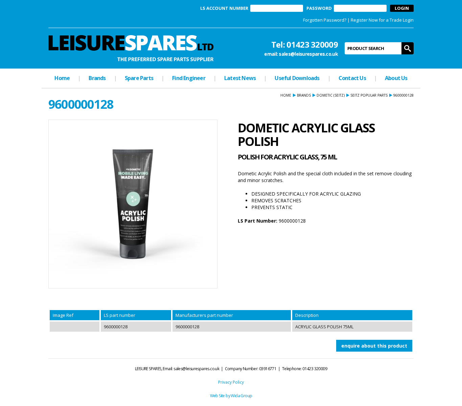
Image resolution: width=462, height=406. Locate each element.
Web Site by (220, 396)
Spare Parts (139, 78)
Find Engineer (188, 78)
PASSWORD (319, 8)
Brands (97, 78)
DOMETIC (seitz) (331, 95)
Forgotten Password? (324, 20)
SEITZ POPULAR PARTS (369, 95)
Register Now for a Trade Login (382, 20)
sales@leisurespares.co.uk (308, 54)
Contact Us (352, 78)
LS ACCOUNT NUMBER (224, 8)
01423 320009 (312, 44)
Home (62, 78)
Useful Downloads (297, 78)
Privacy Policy (231, 382)
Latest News (240, 78)
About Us (396, 78)
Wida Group (241, 396)
